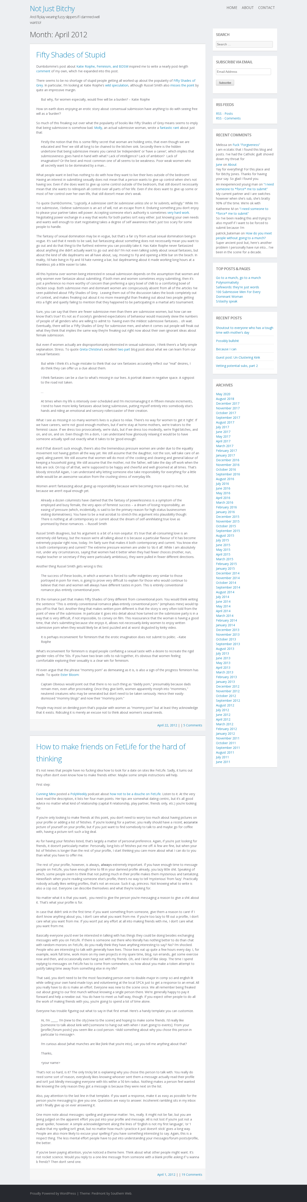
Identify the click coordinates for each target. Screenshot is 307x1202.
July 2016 (222, 483)
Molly (98, 128)
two (120, 349)
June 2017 (223, 432)
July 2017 (222, 427)
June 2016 (223, 488)
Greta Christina (90, 349)
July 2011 (222, 757)
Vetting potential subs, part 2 (237, 366)
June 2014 (223, 601)
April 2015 (223, 554)
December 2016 (227, 460)
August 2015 (225, 535)
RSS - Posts (224, 113)
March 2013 (224, 672)
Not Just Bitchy (52, 8)
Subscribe (225, 82)
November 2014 (228, 578)
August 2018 (225, 399)
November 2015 (228, 521)
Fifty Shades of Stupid (70, 54)
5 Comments (192, 725)
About (248, 7)
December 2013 (227, 630)
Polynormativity (227, 282)
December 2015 (227, 516)
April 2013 (223, 667)
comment (43, 71)
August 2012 (225, 705)
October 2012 (226, 696)
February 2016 (226, 507)
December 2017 (227, 403)
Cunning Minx (46, 794)
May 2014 (223, 606)
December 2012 (227, 686)
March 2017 (224, 446)
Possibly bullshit (227, 341)
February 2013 (226, 677)
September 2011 (228, 747)
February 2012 (226, 729)
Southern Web (121, 1193)
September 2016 (228, 474)
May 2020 (223, 394)
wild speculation (116, 85)
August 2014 (225, 592)
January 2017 (225, 455)
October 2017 (226, 413)
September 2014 (228, 587)
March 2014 (224, 615)
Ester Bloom (69, 675)
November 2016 (228, 465)
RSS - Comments (228, 118)
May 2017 (223, 436)
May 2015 (223, 549)
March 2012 (224, 724)
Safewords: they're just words (237, 287)
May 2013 (223, 663)
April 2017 (223, 441)
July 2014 (222, 597)
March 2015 (224, 559)
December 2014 (227, 573)
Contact (266, 7)
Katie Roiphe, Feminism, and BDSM (102, 66)
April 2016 (223, 498)
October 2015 (226, 526)
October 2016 (226, 469)
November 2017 (228, 408)
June (219, 164)
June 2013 (223, 658)
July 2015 (222, 540)
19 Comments (192, 1174)
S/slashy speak (226, 301)
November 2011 (228, 738)
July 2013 (222, 653)
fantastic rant (169, 128)
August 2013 (225, 648)
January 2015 (225, 568)
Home (232, 7)
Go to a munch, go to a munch (238, 278)
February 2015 (226, 564)
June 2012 (223, 714)
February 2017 (226, 450)
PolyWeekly (78, 794)
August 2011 (225, 752)
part (127, 349)
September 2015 (228, 531)
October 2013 (226, 639)
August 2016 (225, 479)
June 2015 (223, 545)
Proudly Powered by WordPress (53, 1193)
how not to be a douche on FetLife (135, 794)
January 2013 (225, 681)
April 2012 (223, 719)
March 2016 (224, 502)
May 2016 (223, 493)
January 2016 (225, 512)
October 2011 (226, 743)
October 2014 (226, 582)
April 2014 (223, 611)
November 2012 (228, 691)
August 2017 (225, 422)
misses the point (182, 85)
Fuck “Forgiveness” (246, 145)
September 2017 (228, 417)
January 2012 (225, 733)
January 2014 (225, 625)
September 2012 (228, 700)
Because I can (226, 349)
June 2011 (223, 762)
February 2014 (226, 620)
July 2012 (222, 710)
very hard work (178, 212)
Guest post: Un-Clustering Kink (238, 357)
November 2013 (228, 634)
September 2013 (228, 644)
